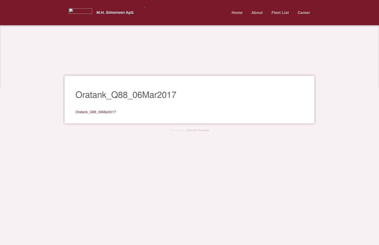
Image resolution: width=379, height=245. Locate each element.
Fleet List (280, 12)
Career (304, 12)
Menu (152, 7)
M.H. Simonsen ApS (115, 12)
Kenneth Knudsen (198, 130)
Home (237, 12)
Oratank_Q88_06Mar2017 (95, 111)
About (257, 12)
